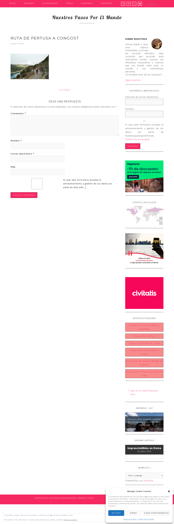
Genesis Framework (68, 498)
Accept (116, 513)
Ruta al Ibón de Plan (144, 336)
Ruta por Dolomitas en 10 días (144, 343)
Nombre (16, 140)
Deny (133, 513)
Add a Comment (64, 90)
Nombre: (129, 109)
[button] (169, 491)
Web (13, 167)
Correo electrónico (22, 153)
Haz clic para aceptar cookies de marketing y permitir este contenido (144, 422)
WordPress (82, 498)
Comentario (18, 113)
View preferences (156, 513)
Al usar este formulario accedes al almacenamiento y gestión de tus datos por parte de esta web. (87, 184)
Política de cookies (130, 519)
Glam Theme (53, 498)
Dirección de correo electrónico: (142, 97)
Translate (148, 480)
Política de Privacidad (146, 519)
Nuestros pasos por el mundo (87, 17)
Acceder (90, 498)
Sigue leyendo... (133, 80)
